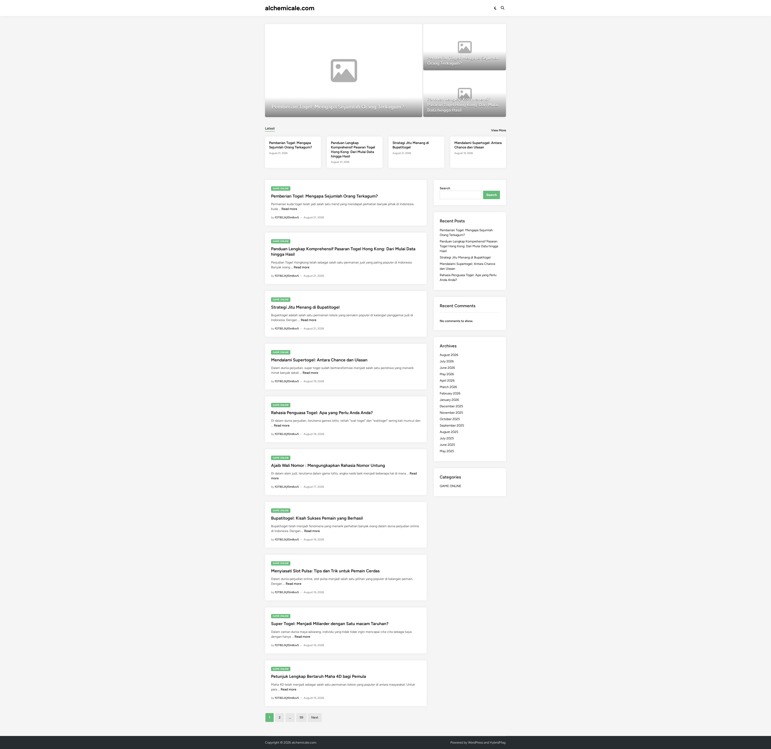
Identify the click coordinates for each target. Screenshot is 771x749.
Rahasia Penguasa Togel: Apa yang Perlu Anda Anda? (322, 412)
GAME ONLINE (281, 188)
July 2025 (447, 438)
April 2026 (447, 380)
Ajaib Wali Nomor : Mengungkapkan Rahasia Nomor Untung (328, 465)
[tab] (270, 128)
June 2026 (447, 368)
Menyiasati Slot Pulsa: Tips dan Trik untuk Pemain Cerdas (325, 570)
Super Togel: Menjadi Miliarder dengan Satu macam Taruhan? (330, 623)
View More (498, 130)
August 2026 (449, 355)
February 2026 (450, 393)
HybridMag (497, 742)
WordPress (475, 742)
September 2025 (452, 425)
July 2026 (447, 361)
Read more (289, 209)
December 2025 (451, 406)
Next (314, 717)
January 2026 (449, 400)
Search (445, 188)
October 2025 (450, 419)
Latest (270, 128)
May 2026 (447, 374)
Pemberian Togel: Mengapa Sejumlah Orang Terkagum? (324, 196)
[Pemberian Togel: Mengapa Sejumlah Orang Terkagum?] (343, 70)
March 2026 (448, 387)
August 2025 (449, 432)
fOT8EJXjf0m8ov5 (287, 217)
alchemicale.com (289, 8)
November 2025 (451, 413)
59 (301, 717)
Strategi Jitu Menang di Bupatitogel (305, 307)
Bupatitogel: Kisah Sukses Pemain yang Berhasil (317, 518)
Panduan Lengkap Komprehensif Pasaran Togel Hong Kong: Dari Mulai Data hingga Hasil (469, 246)
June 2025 (447, 445)
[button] (404, 29)
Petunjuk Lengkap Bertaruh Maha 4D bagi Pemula (318, 676)
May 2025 (447, 451)
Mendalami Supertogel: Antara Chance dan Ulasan (319, 359)
